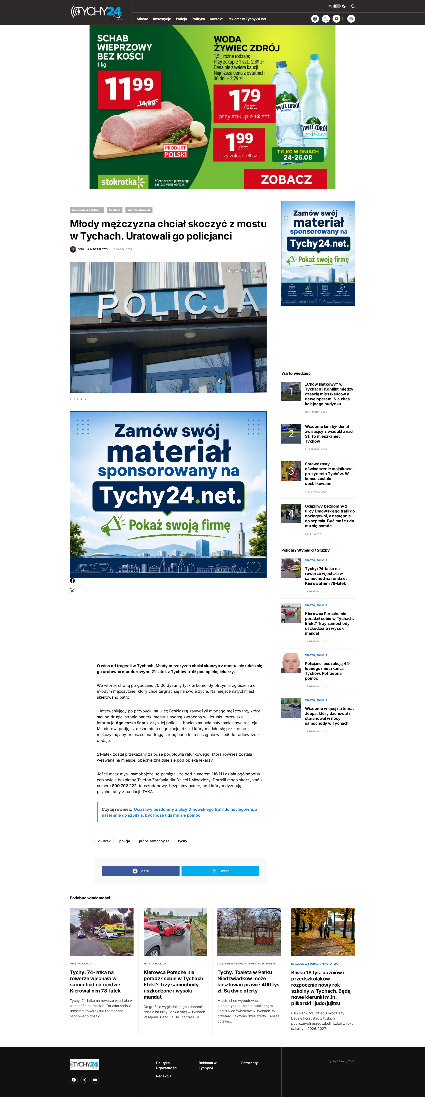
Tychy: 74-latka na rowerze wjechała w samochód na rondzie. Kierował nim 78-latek (326, 576)
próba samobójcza (154, 841)
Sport (338, 963)
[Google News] (351, 19)
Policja (114, 209)
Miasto (310, 560)
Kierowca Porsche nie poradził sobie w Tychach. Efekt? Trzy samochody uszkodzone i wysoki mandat (329, 623)
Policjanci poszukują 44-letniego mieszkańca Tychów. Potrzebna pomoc (327, 671)
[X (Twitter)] (326, 19)
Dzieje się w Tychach (86, 209)
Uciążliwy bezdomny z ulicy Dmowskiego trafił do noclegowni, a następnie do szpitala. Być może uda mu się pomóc (330, 516)
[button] (337, 6)
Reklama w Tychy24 (208, 1065)
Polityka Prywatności (166, 1065)
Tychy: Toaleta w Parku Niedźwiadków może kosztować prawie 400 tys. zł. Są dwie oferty (249, 981)
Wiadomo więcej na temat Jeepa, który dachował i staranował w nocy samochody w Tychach (329, 716)
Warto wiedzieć (139, 209)
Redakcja (163, 1076)
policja (124, 841)
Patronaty (249, 1063)
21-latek (104, 841)
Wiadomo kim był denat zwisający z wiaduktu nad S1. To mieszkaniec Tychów (329, 434)
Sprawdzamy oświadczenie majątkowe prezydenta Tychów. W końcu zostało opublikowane (329, 473)
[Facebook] (315, 19)
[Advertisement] (180, 612)
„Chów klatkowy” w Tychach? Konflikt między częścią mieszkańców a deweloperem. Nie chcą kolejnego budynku (329, 394)
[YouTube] (95, 1080)
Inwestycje (256, 963)
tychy (182, 841)
